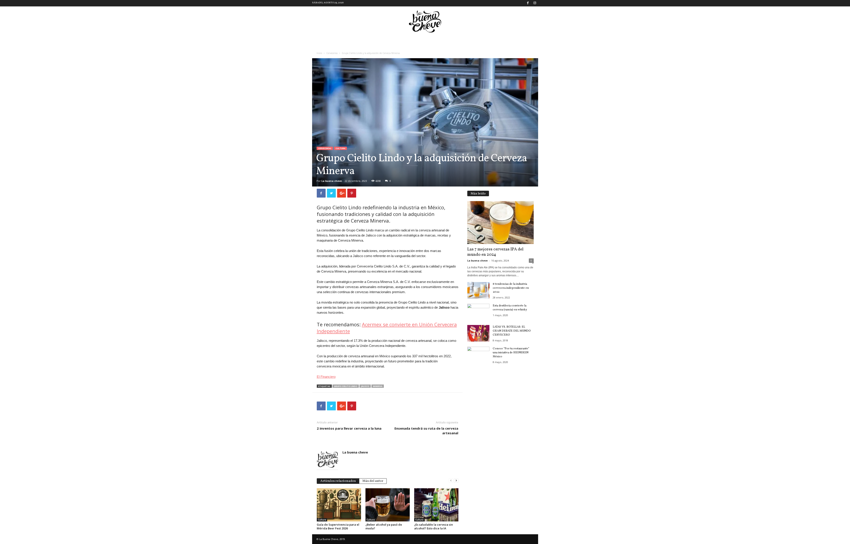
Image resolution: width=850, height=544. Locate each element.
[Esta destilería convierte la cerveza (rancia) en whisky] (478, 312)
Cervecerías (332, 53)
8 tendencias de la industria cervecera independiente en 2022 (511, 288)
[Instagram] (534, 3)
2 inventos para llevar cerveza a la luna (349, 428)
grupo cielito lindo (345, 386)
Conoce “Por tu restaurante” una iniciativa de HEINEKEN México (511, 353)
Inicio (319, 53)
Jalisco (365, 386)
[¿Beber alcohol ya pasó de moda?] (387, 504)
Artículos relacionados (338, 481)
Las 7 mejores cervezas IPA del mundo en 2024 (495, 252)
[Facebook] (528, 3)
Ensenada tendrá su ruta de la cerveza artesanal (426, 430)
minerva (377, 386)
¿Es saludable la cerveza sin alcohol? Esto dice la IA (433, 526)
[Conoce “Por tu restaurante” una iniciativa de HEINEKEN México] (478, 355)
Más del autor (372, 481)
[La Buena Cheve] (425, 21)
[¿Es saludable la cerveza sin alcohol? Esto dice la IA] (436, 504)
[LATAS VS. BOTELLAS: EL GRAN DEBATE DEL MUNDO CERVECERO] (478, 333)
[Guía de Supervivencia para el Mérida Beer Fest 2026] (339, 504)
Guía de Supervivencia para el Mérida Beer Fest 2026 (338, 526)
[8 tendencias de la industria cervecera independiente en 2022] (478, 290)
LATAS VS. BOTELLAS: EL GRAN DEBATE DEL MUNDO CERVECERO (512, 331)
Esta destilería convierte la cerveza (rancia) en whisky (510, 308)
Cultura (340, 148)
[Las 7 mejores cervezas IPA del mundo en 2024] (500, 222)
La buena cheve (331, 181)
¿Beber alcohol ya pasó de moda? (383, 526)
